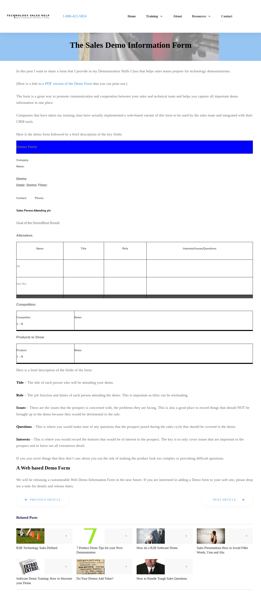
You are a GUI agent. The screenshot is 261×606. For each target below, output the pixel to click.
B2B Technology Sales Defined (36, 548)
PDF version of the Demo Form (68, 84)
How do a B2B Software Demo (157, 548)
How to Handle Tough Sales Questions (162, 578)
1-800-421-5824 (74, 16)
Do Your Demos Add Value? (94, 578)
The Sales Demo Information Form (130, 45)
